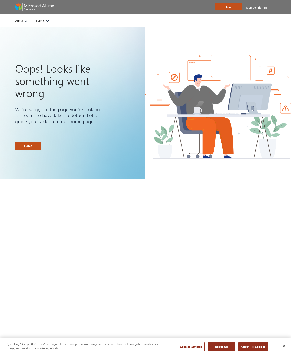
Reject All (221, 346)
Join (228, 7)
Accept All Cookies (253, 346)
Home (28, 146)
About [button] (19, 21)
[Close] (284, 346)
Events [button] (40, 21)
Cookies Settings (191, 346)
